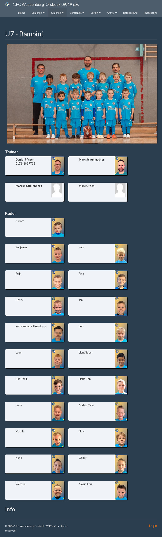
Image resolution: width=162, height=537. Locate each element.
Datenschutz (130, 12)
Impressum (150, 12)
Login (153, 526)
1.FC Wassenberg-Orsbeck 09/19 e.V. (46, 4)
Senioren (37, 12)
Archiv (110, 12)
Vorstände (76, 12)
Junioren (56, 12)
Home (21, 12)
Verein (94, 12)
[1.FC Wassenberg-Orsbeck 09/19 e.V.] (7, 4)
